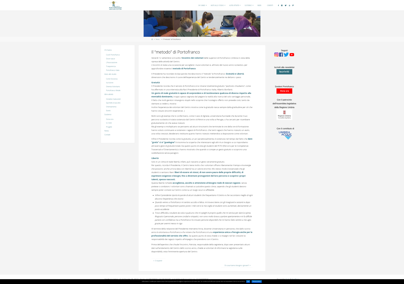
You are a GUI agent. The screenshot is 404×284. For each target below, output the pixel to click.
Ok (248, 281)
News (158, 39)
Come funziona (111, 79)
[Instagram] (282, 5)
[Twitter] (286, 5)
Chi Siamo (108, 50)
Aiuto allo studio (110, 74)
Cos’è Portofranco (113, 55)
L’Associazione (111, 62)
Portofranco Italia (112, 70)
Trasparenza (111, 66)
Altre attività (108, 94)
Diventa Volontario (113, 86)
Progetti (109, 127)
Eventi (108, 110)
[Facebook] (278, 5)
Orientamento (111, 107)
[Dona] (293, 5)
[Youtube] (289, 5)
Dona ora (109, 119)
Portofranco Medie (113, 90)
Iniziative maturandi (113, 99)
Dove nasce (110, 58)
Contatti (107, 134)
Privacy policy (257, 281)
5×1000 (109, 123)
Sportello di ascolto (113, 103)
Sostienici (107, 114)
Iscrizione (109, 82)
